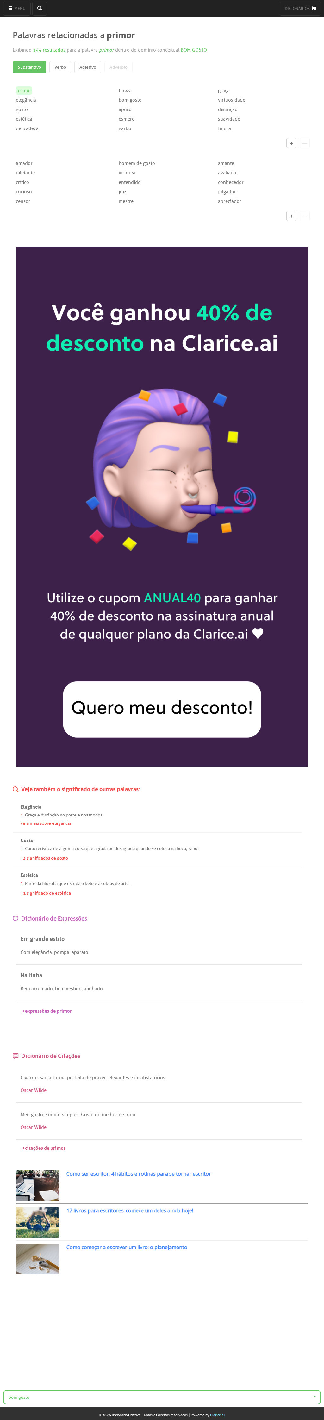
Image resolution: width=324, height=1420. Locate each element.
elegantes (119, 1077)
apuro (125, 109)
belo (89, 883)
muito (54, 1114)
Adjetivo (87, 67)
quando (143, 848)
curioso (24, 192)
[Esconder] (305, 143)
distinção (228, 109)
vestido (74, 988)
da (38, 883)
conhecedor (231, 182)
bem (60, 988)
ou (111, 848)
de (55, 848)
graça (224, 90)
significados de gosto (44, 858)
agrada (101, 848)
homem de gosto (137, 163)
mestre (126, 201)
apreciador (229, 201)
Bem (25, 988)
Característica (38, 848)
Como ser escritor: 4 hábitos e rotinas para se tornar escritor (138, 1173)
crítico (22, 182)
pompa (61, 952)
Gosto (87, 1114)
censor (23, 201)
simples (70, 1114)
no (62, 815)
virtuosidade (231, 100)
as (100, 883)
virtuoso (128, 173)
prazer (99, 1077)
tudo (130, 1114)
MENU (19, 8)
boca (181, 848)
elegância (26, 100)
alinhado (93, 988)
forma (59, 1077)
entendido (130, 182)
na (173, 848)
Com (25, 952)
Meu (25, 1114)
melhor (109, 1114)
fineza (125, 90)
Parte (30, 883)
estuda (73, 883)
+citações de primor (43, 1147)
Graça (30, 815)
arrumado (42, 988)
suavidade (229, 119)
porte (71, 815)
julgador (227, 192)
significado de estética (46, 893)
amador (24, 163)
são (43, 1077)
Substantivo (29, 67)
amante (226, 163)
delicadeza (27, 128)
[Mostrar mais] (291, 143)
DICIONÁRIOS (298, 8)
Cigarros (30, 1077)
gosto (22, 109)
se (154, 848)
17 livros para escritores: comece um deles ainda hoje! (129, 1210)
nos (84, 815)
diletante (25, 173)
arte (125, 883)
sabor (193, 848)
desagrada (125, 848)
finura (224, 128)
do (98, 1114)
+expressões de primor (47, 1010)
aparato (80, 952)
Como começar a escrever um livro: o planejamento (126, 1247)
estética (24, 119)
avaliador (228, 173)
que (89, 848)
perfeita (75, 1077)
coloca (163, 848)
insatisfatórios (149, 1077)
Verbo (60, 67)
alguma (66, 848)
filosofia (50, 883)
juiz (122, 192)
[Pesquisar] (39, 9)
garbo (125, 128)
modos (95, 815)
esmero (127, 119)
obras (108, 883)
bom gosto (130, 100)
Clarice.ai (217, 1415)
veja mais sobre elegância (46, 823)
